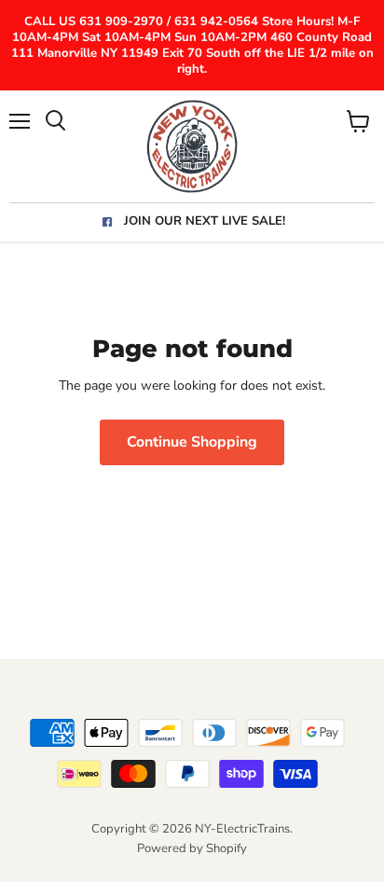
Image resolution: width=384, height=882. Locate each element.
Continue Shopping (192, 442)
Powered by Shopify (192, 848)
